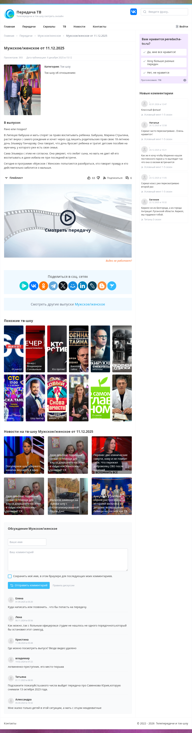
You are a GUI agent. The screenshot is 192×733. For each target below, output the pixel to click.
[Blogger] (102, 285)
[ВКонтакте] (33, 285)
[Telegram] (53, 285)
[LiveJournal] (92, 285)
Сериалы (49, 26)
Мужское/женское (49, 35)
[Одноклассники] (43, 285)
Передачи (29, 26)
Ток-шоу (65, 66)
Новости (79, 26)
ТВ (64, 26)
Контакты (99, 26)
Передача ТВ (28, 12)
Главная (9, 26)
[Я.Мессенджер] (24, 285)
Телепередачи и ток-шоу (172, 723)
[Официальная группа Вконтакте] (133, 13)
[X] (63, 285)
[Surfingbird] (111, 285)
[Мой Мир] (72, 285)
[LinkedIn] (82, 285)
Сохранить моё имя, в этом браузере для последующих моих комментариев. (62, 576)
